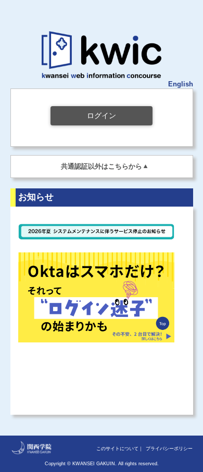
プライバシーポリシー (169, 448)
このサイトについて (117, 448)
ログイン (101, 115)
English (180, 84)
